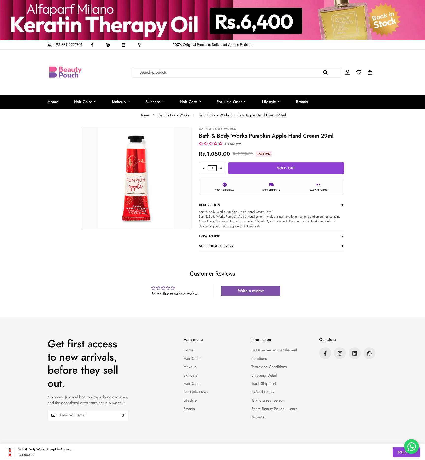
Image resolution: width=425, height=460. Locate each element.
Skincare (152, 102)
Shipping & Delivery (271, 246)
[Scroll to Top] (415, 433)
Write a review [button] (251, 291)
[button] (370, 72)
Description (271, 205)
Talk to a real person (268, 400)
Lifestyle (269, 102)
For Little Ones (229, 102)
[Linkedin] (124, 45)
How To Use (271, 236)
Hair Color (83, 102)
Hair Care (188, 102)
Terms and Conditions (269, 367)
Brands (302, 102)
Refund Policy (262, 392)
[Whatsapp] (139, 45)
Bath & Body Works (174, 115)
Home (53, 102)
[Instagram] (108, 45)
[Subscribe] (122, 415)
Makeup (119, 102)
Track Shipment (263, 384)
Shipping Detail (264, 375)
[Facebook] (92, 45)
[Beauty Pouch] (65, 72)
